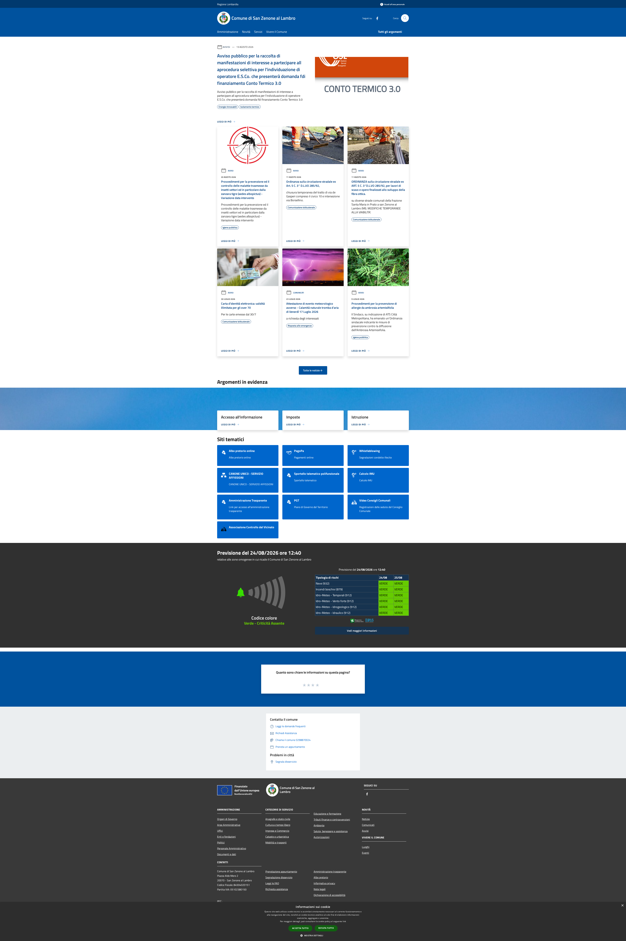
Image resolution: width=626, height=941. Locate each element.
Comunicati (298, 292)
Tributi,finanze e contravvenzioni (332, 819)
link (344, 921)
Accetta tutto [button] (300, 928)
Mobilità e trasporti (276, 842)
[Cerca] (405, 18)
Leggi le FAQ (272, 883)
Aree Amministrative (228, 825)
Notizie (366, 819)
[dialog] (313, 921)
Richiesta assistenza (276, 889)
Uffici (220, 831)
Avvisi (226, 47)
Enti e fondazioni (226, 837)
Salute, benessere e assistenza (331, 831)
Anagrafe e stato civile (277, 819)
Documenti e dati (226, 854)
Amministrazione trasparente (330, 871)
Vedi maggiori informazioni (362, 631)
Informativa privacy (324, 883)
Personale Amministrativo (231, 848)
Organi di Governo (227, 819)
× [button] (622, 905)
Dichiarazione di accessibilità (329, 895)
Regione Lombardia (227, 4)
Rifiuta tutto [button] (326, 928)
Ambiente (319, 825)
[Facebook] (376, 18)
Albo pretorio (321, 877)
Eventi (365, 853)
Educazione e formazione (327, 814)
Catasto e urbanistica (277, 837)
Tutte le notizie (311, 370)
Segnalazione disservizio (278, 877)
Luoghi (365, 847)
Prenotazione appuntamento (281, 871)
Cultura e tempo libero (277, 825)
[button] (313, 935)
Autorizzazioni (321, 837)
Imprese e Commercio (277, 831)
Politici (221, 842)
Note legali (320, 889)
